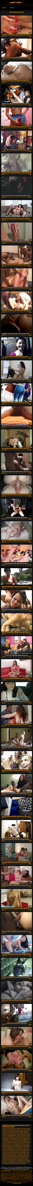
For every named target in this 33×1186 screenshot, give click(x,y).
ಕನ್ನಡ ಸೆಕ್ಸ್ (27, 1179)
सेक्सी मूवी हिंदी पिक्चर (27, 1177)
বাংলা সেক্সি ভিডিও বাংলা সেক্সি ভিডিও (16, 1181)
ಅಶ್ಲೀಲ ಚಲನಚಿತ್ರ (16, 1171)
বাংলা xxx (9, 1179)
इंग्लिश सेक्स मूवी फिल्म (13, 1138)
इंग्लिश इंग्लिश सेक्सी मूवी (7, 1128)
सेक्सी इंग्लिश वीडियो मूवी (18, 1156)
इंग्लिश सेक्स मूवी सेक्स (13, 1139)
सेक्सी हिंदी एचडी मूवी (14, 1179)
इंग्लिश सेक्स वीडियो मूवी (15, 1141)
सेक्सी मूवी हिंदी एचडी (13, 1174)
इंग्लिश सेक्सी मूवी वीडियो (7, 1146)
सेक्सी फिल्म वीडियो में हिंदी (5, 1171)
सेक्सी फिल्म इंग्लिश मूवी (11, 1158)
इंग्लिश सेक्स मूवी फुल (23, 1138)
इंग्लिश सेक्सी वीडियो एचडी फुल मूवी (21, 1148)
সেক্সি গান (21, 1178)
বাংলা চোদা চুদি (17, 1170)
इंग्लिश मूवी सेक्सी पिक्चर (11, 1134)
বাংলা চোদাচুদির (29, 1174)
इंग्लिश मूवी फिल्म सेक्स (11, 1132)
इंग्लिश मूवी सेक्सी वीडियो (11, 1135)
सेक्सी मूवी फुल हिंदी (23, 1170)
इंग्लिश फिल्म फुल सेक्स (18, 1130)
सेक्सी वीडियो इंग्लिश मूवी (22, 1162)
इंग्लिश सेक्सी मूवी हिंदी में (9, 1148)
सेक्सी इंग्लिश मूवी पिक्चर (11, 1155)
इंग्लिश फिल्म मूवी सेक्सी (9, 1131)
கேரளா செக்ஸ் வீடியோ (19, 1177)
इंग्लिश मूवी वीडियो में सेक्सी (21, 1132)
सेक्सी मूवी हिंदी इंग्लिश (12, 1162)
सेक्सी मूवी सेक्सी (15, 1176)
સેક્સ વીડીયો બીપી (23, 1171)
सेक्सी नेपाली (15, 1175)
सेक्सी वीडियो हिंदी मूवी (4, 1178)
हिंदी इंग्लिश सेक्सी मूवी (13, 1163)
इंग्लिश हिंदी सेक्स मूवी (25, 1149)
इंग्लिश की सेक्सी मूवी (16, 1128)
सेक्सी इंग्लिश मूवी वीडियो (21, 1155)
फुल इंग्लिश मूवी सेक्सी (6, 1152)
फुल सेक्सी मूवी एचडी (3, 1170)
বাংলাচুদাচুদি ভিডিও (29, 1170)
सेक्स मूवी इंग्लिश (5, 1153)
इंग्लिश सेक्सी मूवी (26, 1142)
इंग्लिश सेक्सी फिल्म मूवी (18, 1142)
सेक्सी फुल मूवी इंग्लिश (20, 1158)
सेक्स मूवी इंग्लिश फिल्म (13, 1153)
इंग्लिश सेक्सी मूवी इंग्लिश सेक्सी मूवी (19, 1144)
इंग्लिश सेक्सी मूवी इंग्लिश (7, 1144)
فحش (28, 1171)
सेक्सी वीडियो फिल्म (9, 1175)
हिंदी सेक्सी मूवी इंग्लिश (22, 1163)
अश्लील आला (12, 7)
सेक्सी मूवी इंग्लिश (20, 1159)
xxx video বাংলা (7, 1174)
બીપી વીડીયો (23, 1182)
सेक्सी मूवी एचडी (3, 1175)
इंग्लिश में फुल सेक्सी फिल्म (22, 1135)
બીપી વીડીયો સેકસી (21, 1179)
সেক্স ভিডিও (19, 1174)
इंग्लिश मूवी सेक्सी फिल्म (21, 1134)
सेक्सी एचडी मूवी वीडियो (11, 1177)
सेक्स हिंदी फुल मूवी (27, 1178)
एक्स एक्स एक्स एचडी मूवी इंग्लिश (8, 1151)
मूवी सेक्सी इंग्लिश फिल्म (24, 1152)
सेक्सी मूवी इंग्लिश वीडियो (21, 1160)
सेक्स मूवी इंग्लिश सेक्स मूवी (16, 2)
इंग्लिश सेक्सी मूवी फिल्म (25, 1145)
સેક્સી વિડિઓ (23, 1174)
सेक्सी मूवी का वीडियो (11, 1170)
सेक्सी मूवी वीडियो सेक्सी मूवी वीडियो (14, 1178)
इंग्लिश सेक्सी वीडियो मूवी (7, 1149)
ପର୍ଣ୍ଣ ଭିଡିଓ (14, 1173)
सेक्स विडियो (27, 1175)
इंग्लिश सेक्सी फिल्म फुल (8, 1142)
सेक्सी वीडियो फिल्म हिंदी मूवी (23, 1176)
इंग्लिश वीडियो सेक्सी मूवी (20, 1137)
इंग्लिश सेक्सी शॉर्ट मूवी (16, 1149)
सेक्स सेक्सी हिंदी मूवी (21, 1175)
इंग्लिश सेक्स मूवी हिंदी (23, 1139)
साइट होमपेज (4, 7)
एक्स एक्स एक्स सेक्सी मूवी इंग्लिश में (22, 1151)
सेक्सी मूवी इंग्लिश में (12, 1160)
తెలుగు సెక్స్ (9, 1181)
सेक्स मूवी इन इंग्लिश (22, 1153)
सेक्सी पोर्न (4, 1176)
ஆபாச (11, 1171)
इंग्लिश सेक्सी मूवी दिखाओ (15, 1145)
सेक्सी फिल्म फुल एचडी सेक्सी (16, 1182)
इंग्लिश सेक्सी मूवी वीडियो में (17, 1146)
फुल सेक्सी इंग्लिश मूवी (15, 1152)
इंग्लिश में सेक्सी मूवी (11, 1137)
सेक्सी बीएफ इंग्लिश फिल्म (12, 1159)
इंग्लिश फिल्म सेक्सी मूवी (19, 1131)
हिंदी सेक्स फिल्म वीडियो (27, 1181)
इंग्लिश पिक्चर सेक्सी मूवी (9, 1130)
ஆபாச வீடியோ (9, 1176)
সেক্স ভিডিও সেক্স (9, 1173)
